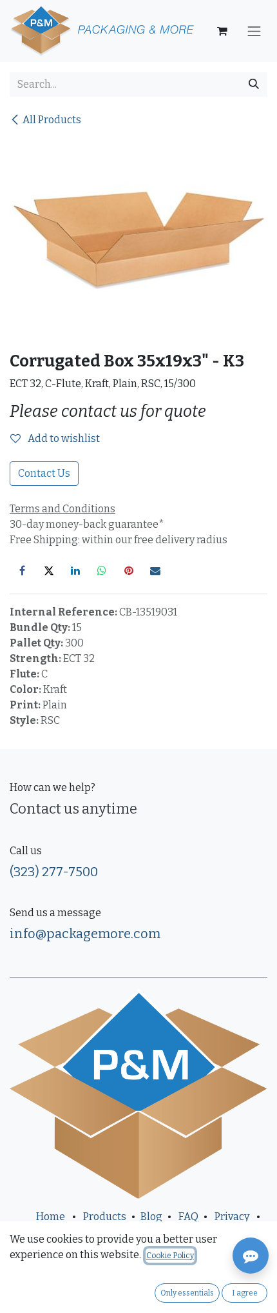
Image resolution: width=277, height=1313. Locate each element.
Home (50, 1216)
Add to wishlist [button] (63, 438)
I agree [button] (245, 1293)
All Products (52, 120)
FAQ (188, 1216)
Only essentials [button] (187, 1293)
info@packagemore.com (85, 933)
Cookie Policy (170, 1255)
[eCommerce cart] (222, 31)
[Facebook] (22, 570)
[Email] (155, 570)
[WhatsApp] (101, 570)
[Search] (253, 84)
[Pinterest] (129, 570)
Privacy (232, 1216)
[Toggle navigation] (254, 31)
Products (104, 1216)
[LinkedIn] (75, 570)
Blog (151, 1216)
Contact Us (44, 473)
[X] (49, 570)
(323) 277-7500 (54, 871)
